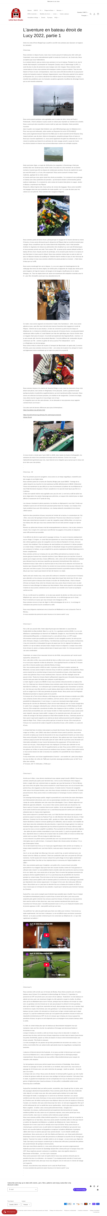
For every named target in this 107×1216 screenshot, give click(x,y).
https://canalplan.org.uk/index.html (34, 410)
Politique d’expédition (94, 1210)
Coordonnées (96, 1212)
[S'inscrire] (36, 1190)
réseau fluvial (27, 417)
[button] (41, 10)
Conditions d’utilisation (83, 1210)
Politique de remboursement (56, 1210)
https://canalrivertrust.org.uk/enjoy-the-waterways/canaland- (42, 415)
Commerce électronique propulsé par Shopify (37, 1210)
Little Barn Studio (23, 1210)
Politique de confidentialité (70, 1210)
